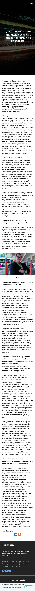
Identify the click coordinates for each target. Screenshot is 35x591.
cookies (7, 588)
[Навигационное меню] (31, 3)
